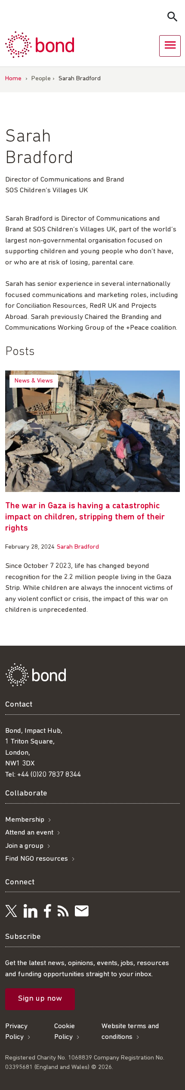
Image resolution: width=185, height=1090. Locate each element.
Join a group (24, 846)
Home (13, 79)
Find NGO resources (36, 858)
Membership (24, 819)
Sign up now (40, 999)
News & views (34, 381)
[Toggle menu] (170, 46)
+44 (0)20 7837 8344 (49, 774)
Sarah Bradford (78, 547)
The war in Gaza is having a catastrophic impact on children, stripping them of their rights (85, 517)
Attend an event (29, 832)
